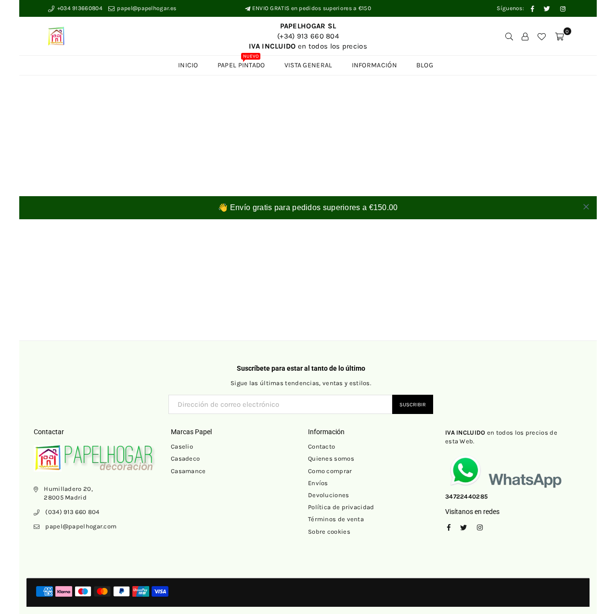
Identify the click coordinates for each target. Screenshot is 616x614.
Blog (424, 65)
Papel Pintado (241, 62)
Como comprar (330, 471)
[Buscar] (509, 36)
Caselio (182, 446)
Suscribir (412, 404)
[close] (586, 206)
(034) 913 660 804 (72, 511)
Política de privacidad (341, 507)
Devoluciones (328, 495)
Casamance (188, 471)
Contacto (321, 446)
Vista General (308, 65)
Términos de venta (336, 519)
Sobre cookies (329, 531)
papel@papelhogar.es (146, 8)
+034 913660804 (79, 8)
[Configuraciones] (525, 36)
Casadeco (185, 458)
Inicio (188, 65)
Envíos (318, 483)
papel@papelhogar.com (80, 526)
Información (374, 65)
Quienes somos (331, 458)
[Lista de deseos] (541, 36)
